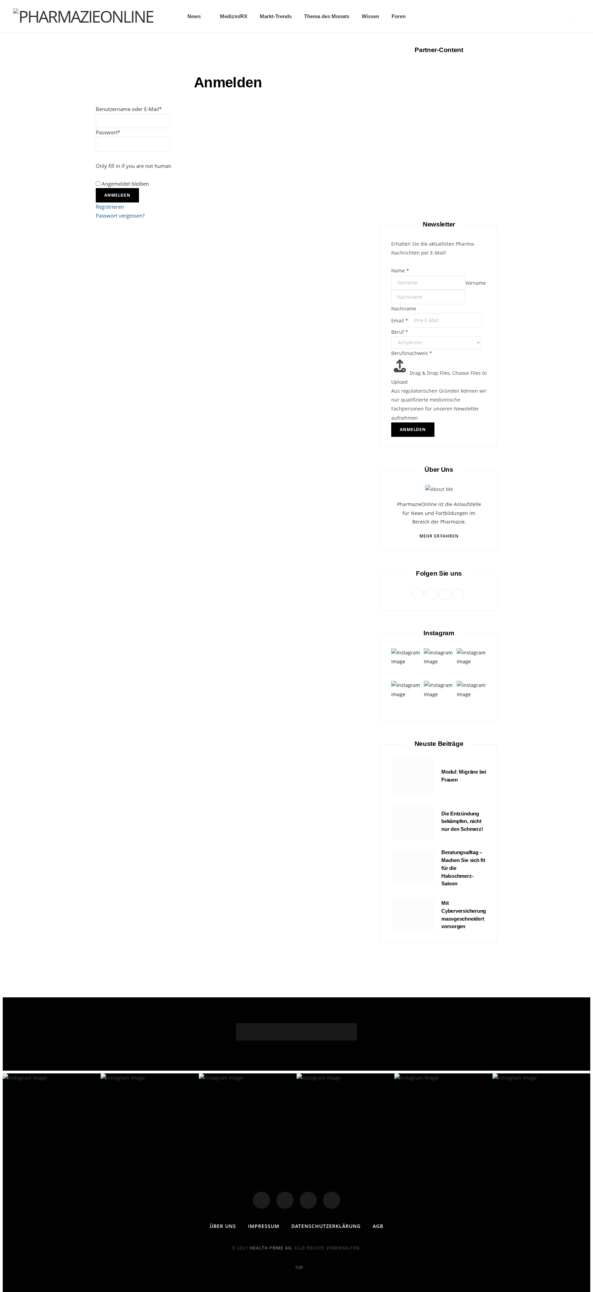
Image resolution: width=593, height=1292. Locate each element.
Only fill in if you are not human (133, 165)
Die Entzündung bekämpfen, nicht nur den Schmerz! (462, 821)
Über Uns (223, 1226)
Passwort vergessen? (120, 215)
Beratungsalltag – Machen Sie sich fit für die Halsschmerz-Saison (439, 319)
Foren (399, 16)
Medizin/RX (233, 16)
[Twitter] (284, 1200)
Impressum (263, 1226)
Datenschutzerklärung (326, 1226)
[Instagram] (308, 1200)
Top (298, 1267)
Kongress (439, 580)
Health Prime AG (271, 1248)
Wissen (370, 16)
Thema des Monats (326, 16)
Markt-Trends (276, 16)
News (194, 16)
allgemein (439, 169)
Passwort (108, 132)
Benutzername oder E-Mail (129, 109)
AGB (378, 1226)
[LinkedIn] (331, 1200)
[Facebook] (261, 1200)
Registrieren (110, 206)
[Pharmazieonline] (83, 16)
